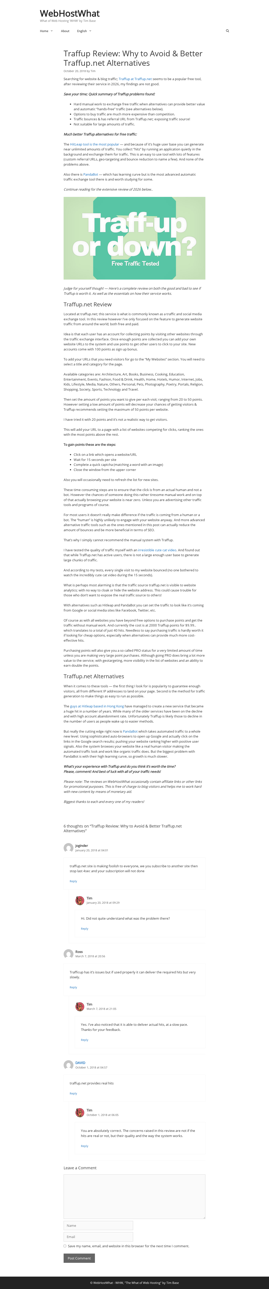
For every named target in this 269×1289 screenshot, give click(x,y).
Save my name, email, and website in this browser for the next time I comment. (128, 1246)
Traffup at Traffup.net (135, 79)
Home (44, 31)
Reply (73, 881)
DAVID (80, 1062)
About (65, 31)
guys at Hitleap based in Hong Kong (97, 706)
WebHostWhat (70, 13)
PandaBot (90, 174)
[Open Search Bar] (227, 31)
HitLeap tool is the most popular (94, 144)
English (82, 31)
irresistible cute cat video (157, 550)
